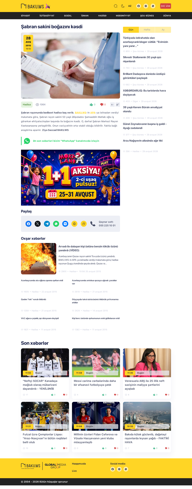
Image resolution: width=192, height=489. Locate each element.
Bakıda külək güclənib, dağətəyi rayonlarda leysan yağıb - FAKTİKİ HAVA (147, 438)
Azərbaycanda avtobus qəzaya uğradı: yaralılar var (94, 282)
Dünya (167, 15)
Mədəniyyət (123, 15)
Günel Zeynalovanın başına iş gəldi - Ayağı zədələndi (145, 126)
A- (112, 104)
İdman (84, 15)
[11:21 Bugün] (45, 416)
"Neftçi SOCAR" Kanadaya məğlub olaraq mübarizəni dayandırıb (40, 384)
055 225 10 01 (107, 225)
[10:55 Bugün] (147, 416)
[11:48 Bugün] (96, 362)
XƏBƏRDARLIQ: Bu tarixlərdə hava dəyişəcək (144, 92)
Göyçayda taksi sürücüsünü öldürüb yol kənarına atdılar (95, 301)
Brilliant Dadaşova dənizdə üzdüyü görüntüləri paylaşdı (144, 75)
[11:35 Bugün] (147, 362)
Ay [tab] (163, 29)
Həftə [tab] (147, 29)
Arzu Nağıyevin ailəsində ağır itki (143, 140)
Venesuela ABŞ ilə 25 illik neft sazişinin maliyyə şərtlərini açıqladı (144, 384)
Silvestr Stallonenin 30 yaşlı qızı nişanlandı (142, 59)
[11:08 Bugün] (96, 416)
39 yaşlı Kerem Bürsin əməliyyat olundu (142, 109)
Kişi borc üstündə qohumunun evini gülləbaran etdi (96, 318)
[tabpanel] (147, 94)
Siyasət (25, 15)
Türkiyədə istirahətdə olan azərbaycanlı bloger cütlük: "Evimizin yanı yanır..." (145, 41)
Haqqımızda (79, 463)
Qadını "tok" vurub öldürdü (33, 299)
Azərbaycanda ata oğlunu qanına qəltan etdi (42, 280)
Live (168, 6)
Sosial (68, 15)
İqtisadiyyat (47, 15)
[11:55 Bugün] (45, 362)
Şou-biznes (147, 15)
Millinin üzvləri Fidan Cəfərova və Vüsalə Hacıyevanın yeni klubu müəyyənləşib (95, 438)
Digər (135, 101)
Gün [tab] (131, 29)
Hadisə (102, 15)
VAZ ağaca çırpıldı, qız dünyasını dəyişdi (40, 318)
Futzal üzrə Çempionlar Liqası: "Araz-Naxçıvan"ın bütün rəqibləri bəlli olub (45, 438)
